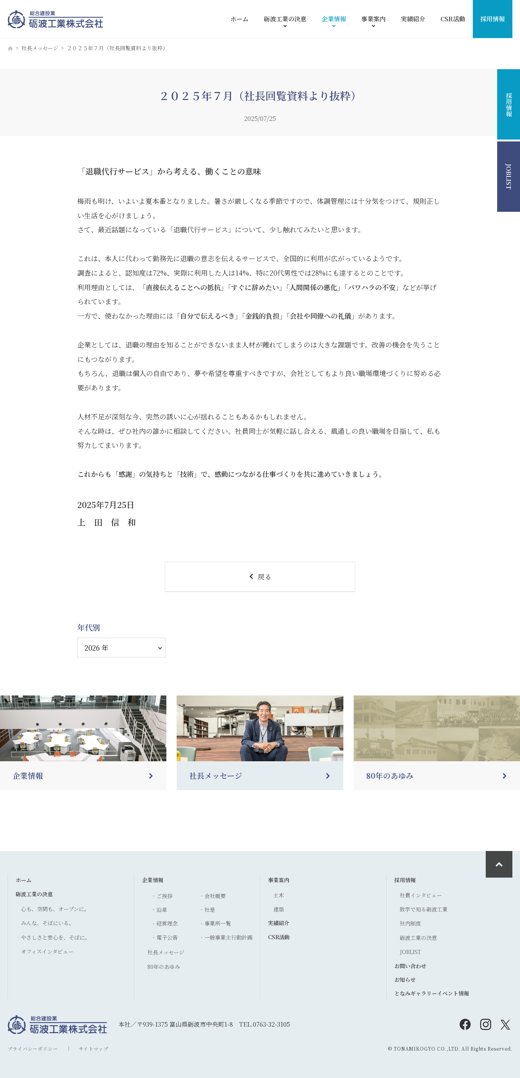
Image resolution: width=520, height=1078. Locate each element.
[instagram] (485, 1024)
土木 (278, 895)
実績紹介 (413, 18)
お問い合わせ (410, 966)
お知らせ (405, 979)
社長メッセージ (39, 48)
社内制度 (410, 923)
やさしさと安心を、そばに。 (55, 937)
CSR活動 (452, 18)
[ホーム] (10, 48)
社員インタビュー (421, 895)
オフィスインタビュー (47, 951)
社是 (209, 909)
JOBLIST (410, 952)
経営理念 (167, 923)
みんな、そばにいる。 (47, 923)
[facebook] (465, 1024)
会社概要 (215, 896)
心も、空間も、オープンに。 (55, 909)
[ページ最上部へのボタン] (499, 864)
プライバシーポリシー (33, 1048)
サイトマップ (93, 1048)
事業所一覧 (217, 923)
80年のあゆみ (163, 966)
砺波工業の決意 (285, 18)
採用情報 (492, 18)
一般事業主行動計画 (228, 937)
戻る (264, 576)
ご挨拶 (164, 896)
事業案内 (373, 18)
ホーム (239, 18)
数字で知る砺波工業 (424, 909)
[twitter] (506, 1024)
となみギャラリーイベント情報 (431, 993)
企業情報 (334, 18)
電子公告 (167, 937)
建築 (278, 909)
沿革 (161, 909)
